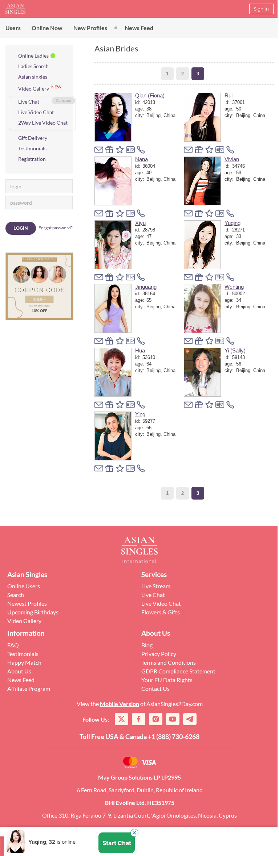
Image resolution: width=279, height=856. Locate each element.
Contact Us (155, 688)
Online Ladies (33, 56)
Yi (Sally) (235, 350)
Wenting (234, 286)
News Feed (139, 27)
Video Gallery (33, 88)
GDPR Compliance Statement (178, 671)
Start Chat (116, 843)
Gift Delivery (32, 138)
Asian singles (32, 77)
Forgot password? (56, 227)
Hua (140, 350)
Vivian (232, 159)
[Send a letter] (98, 149)
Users (13, 27)
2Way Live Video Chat (43, 123)
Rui (228, 95)
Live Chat (28, 102)
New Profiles (90, 27)
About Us (19, 671)
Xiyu (140, 223)
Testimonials (32, 148)
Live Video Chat (36, 112)
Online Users (23, 586)
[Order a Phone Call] (141, 149)
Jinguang (146, 286)
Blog (147, 645)
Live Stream (155, 586)
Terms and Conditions (168, 662)
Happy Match (24, 662)
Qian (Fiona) (150, 95)
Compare (63, 101)
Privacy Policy (158, 653)
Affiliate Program (28, 688)
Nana (141, 159)
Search (15, 594)
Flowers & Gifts (160, 612)
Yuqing (232, 223)
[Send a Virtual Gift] (130, 149)
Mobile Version (119, 703)
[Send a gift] (109, 149)
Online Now (47, 27)
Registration (32, 159)
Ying (140, 414)
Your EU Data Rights (167, 679)
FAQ (13, 645)
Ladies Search (33, 66)
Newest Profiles (27, 603)
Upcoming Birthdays (32, 612)
